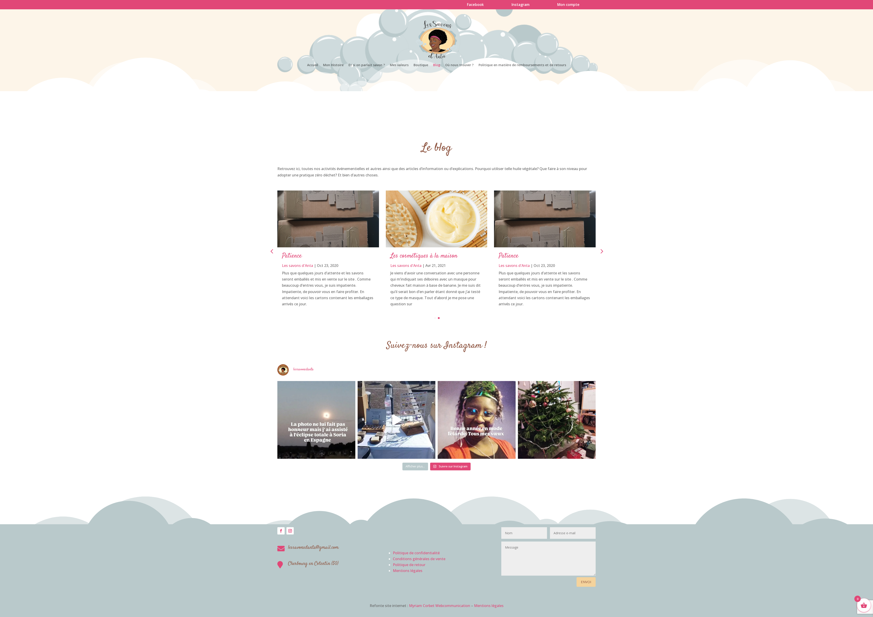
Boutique (421, 65)
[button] (601, 251)
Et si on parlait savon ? (367, 65)
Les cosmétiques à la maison (423, 256)
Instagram (520, 4)
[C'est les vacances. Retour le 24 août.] (316, 420)
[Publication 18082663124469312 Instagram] (477, 420)
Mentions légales (407, 570)
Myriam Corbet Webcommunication (439, 605)
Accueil (312, 65)
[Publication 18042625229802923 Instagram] (397, 420)
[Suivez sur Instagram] (290, 530)
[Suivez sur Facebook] (281, 530)
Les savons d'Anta (297, 265)
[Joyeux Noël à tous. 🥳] (557, 420)
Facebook (475, 4)
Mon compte (568, 4)
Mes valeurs (399, 65)
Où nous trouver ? (459, 65)
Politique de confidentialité (416, 552)
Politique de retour (409, 564)
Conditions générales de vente (419, 558)
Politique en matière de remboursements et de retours (522, 65)
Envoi (586, 581)
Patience (292, 256)
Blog (436, 65)
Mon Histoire (333, 65)
